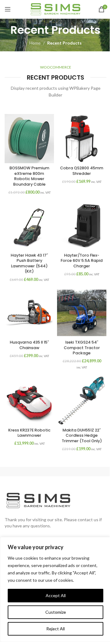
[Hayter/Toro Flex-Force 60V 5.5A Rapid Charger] (81, 225)
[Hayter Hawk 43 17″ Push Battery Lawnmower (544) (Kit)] (29, 225)
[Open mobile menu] (8, 9)
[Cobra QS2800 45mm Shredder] (81, 138)
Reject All (55, 628)
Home (35, 42)
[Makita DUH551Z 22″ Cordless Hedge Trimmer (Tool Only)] (81, 400)
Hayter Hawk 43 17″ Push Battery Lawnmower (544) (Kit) (29, 263)
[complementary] (55, 589)
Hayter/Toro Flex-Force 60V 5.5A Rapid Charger (82, 261)
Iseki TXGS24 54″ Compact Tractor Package (82, 348)
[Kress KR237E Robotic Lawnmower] (29, 400)
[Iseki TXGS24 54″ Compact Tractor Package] (81, 312)
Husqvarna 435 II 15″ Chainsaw (29, 345)
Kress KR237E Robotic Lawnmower (29, 432)
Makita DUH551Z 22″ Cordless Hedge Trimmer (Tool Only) (82, 435)
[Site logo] (55, 8)
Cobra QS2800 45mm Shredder (81, 170)
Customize (55, 612)
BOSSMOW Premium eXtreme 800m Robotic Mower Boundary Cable (29, 176)
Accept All (56, 595)
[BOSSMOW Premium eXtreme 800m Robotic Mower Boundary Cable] (29, 138)
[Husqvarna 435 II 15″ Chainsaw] (29, 312)
